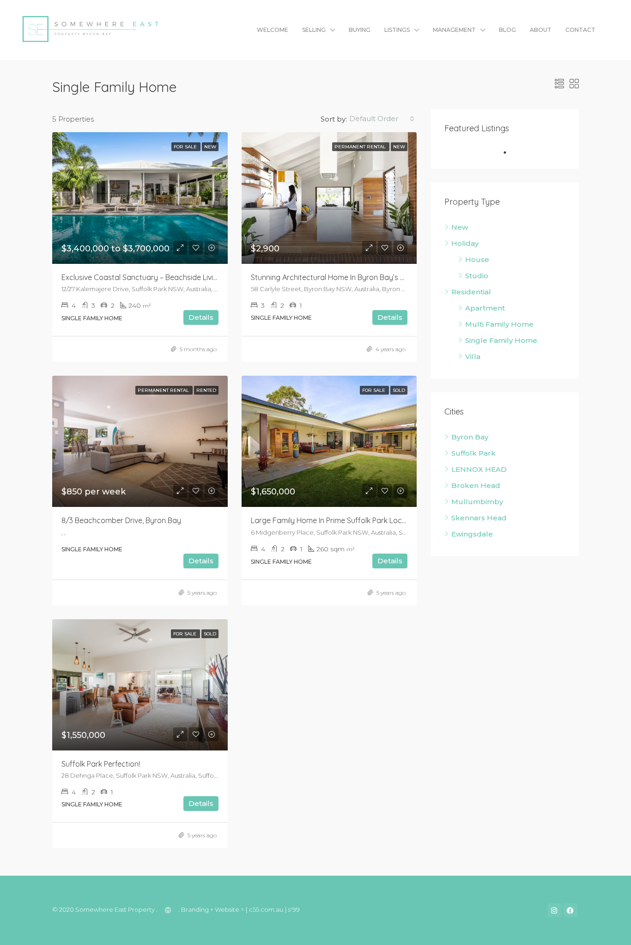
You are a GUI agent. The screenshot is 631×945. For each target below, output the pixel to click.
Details (200, 317)
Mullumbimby (477, 501)
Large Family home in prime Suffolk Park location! (336, 520)
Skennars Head (479, 517)
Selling (314, 29)
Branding (195, 910)
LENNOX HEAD (479, 469)
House (477, 259)
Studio (476, 275)
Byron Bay (469, 437)
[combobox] (382, 118)
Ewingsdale (472, 534)
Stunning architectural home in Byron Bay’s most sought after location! (373, 277)
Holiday (465, 243)
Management (454, 29)
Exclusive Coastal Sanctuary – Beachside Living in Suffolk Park (166, 277)
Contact (580, 29)
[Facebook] (570, 910)
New (459, 227)
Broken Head (475, 485)
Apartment (485, 308)
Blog (507, 29)
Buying (359, 29)
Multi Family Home (499, 324)
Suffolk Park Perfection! (100, 763)
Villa (472, 356)
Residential (471, 291)
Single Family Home (501, 340)
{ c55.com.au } (266, 910)
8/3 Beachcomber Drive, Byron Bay (121, 520)
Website (227, 910)
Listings (397, 29)
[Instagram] (554, 910)
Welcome (272, 29)
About (541, 29)
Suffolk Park (473, 453)
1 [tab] (509, 152)
